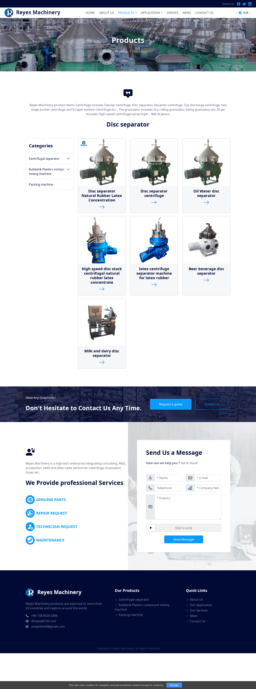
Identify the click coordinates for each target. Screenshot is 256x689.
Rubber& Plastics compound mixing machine (49, 171)
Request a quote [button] (170, 404)
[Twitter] (245, 4)
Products (121, 51)
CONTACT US (204, 13)
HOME (90, 13)
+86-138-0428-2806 (44, 616)
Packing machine (41, 184)
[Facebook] (240, 4)
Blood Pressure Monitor (23, 641)
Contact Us (197, 621)
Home (107, 51)
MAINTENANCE (50, 540)
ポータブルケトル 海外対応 (64, 641)
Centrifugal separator (44, 159)
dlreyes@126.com (43, 621)
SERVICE (172, 13)
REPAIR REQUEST (51, 513)
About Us (196, 599)
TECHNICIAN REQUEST (56, 526)
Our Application (201, 605)
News (194, 616)
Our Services (199, 610)
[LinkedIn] (250, 4)
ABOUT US (106, 13)
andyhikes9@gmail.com (48, 626)
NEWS (187, 13)
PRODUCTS (126, 13)
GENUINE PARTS (51, 499)
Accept (174, 685)
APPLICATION (150, 13)
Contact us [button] (212, 404)
